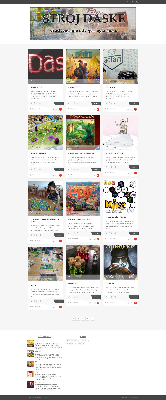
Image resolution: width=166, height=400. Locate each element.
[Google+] (37, 103)
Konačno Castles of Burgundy (81, 153)
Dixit (36, 361)
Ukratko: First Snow (114, 153)
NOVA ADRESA (32, 1)
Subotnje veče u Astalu (116, 217)
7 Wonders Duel (75, 87)
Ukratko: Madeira (38, 153)
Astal (33, 285)
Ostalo (84, 340)
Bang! (36, 371)
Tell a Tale (110, 87)
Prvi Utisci (70, 343)
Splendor (110, 283)
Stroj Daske (44, 398)
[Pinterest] (40, 103)
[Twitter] (31, 103)
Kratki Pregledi (71, 340)
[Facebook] (34, 103)
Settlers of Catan (40, 341)
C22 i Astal (72, 283)
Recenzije (81, 343)
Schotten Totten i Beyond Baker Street (45, 220)
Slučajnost (38, 351)
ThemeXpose (133, 398)
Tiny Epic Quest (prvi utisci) (79, 219)
